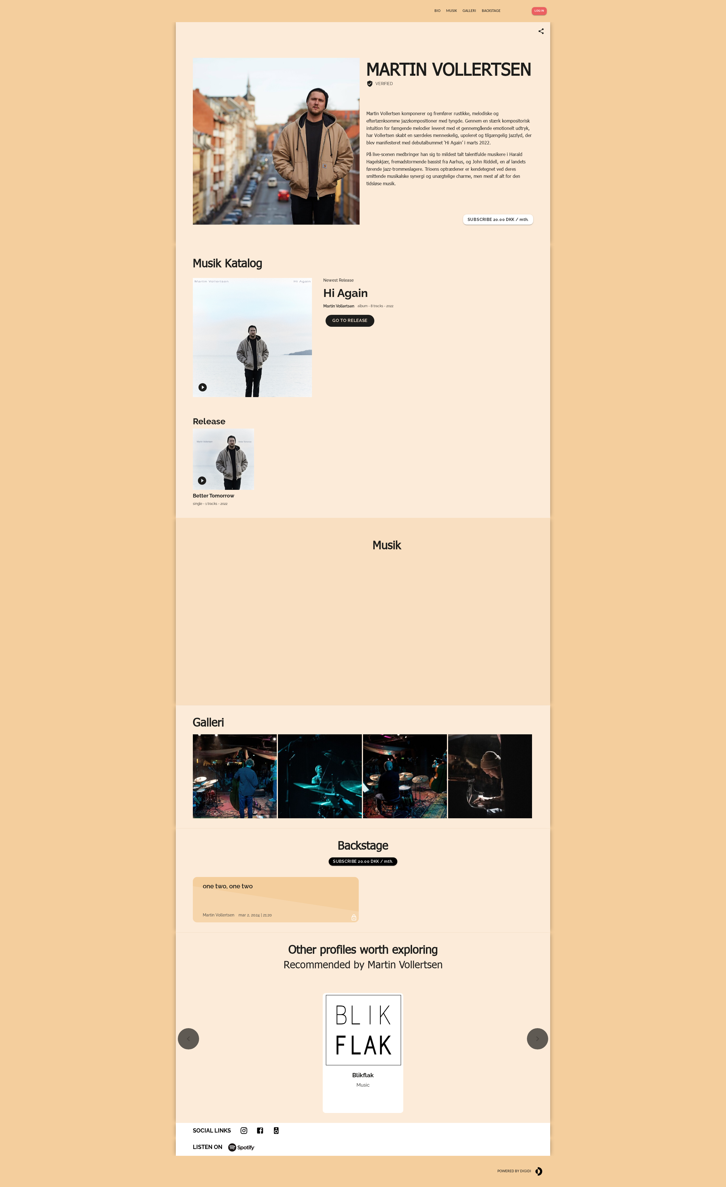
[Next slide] (537, 1038)
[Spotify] (241, 1147)
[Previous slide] (188, 1038)
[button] (350, 320)
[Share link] (541, 31)
